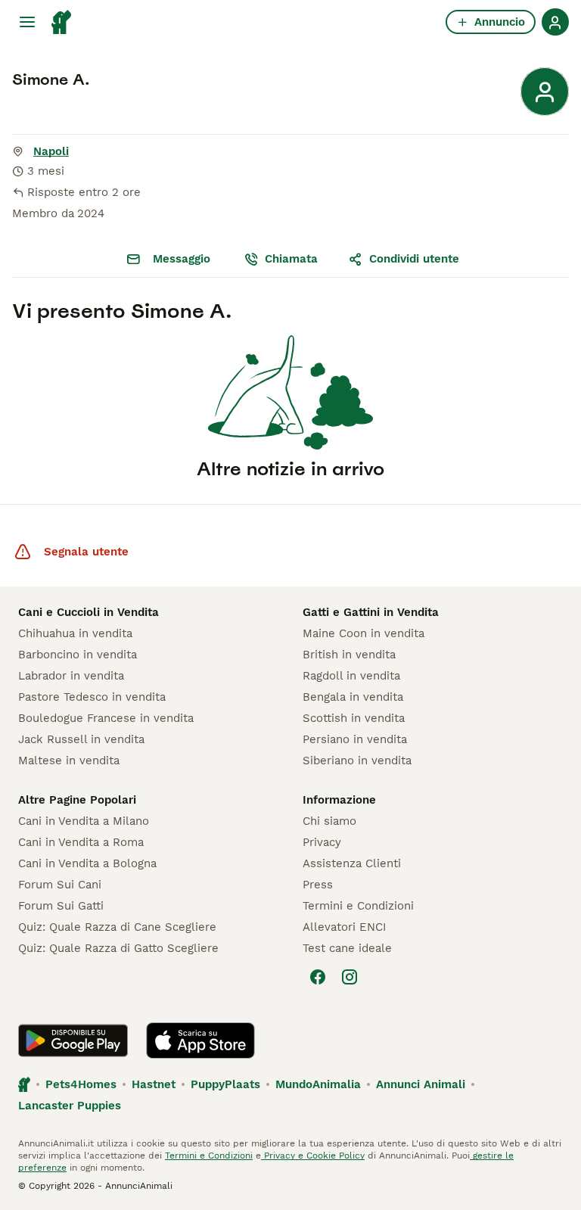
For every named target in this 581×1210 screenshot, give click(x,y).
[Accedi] (555, 22)
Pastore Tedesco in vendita (92, 697)
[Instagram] (349, 977)
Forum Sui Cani (59, 884)
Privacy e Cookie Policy (313, 1155)
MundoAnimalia (318, 1084)
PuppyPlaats (225, 1084)
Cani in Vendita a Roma (81, 842)
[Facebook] (318, 977)
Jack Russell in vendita (81, 739)
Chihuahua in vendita (75, 633)
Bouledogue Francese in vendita (106, 718)
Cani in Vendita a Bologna (87, 863)
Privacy (322, 842)
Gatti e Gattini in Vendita (371, 612)
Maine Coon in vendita (363, 633)
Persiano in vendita (355, 739)
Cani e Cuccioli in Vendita (88, 612)
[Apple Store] (200, 1040)
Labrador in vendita (71, 676)
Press (318, 884)
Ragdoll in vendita (351, 676)
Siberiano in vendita (357, 760)
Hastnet (154, 1084)
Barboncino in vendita (77, 654)
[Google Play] (73, 1040)
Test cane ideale (347, 948)
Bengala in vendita (353, 697)
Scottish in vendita (354, 718)
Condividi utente (414, 259)
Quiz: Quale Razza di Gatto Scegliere (118, 948)
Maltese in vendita (69, 760)
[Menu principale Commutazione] (27, 22)
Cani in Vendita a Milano (83, 821)
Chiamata (291, 259)
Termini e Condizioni (358, 906)
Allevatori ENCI (344, 927)
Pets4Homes (81, 1084)
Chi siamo (329, 821)
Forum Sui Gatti (61, 906)
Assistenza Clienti (352, 863)
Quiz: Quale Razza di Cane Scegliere (117, 927)
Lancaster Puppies (69, 1105)
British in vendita (349, 654)
